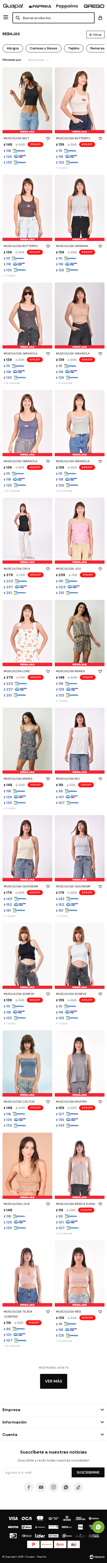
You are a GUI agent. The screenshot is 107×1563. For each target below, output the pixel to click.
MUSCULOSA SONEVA (19, 994)
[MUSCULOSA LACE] (27, 1166)
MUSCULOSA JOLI (68, 569)
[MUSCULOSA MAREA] (80, 633)
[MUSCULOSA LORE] (27, 633)
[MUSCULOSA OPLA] (27, 531)
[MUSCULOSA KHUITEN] (80, 1063)
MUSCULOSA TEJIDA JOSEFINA (18, 1314)
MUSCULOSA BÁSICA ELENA (75, 1204)
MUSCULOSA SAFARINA (72, 246)
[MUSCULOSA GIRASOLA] (27, 315)
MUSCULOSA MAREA (70, 671)
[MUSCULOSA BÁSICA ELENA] (80, 1166)
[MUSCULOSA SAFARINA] (80, 208)
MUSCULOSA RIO (68, 779)
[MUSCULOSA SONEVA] (27, 956)
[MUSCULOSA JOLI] (80, 531)
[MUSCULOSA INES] (80, 1273)
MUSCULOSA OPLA (17, 569)
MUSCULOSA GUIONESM (21, 886)
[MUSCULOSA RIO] (80, 741)
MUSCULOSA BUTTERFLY (73, 138)
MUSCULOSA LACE (17, 1204)
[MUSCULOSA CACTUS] (27, 1063)
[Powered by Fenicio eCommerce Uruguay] (97, 1557)
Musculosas (36, 60)
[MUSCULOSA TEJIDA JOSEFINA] (27, 1273)
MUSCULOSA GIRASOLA (20, 353)
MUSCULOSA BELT (16, 138)
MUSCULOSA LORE (17, 671)
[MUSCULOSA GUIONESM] (27, 848)
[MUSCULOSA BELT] (27, 100)
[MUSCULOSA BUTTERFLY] (80, 100)
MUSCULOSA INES (68, 1312)
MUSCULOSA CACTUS (19, 1102)
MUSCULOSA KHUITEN (71, 1102)
